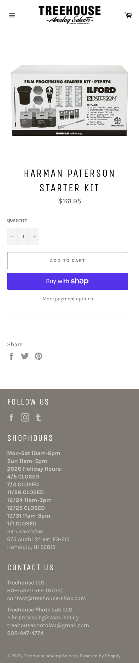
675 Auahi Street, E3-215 (38, 539)
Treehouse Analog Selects (51, 655)
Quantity (17, 220)
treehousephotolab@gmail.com (48, 625)
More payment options (67, 299)
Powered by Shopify (100, 655)
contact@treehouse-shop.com (46, 598)
